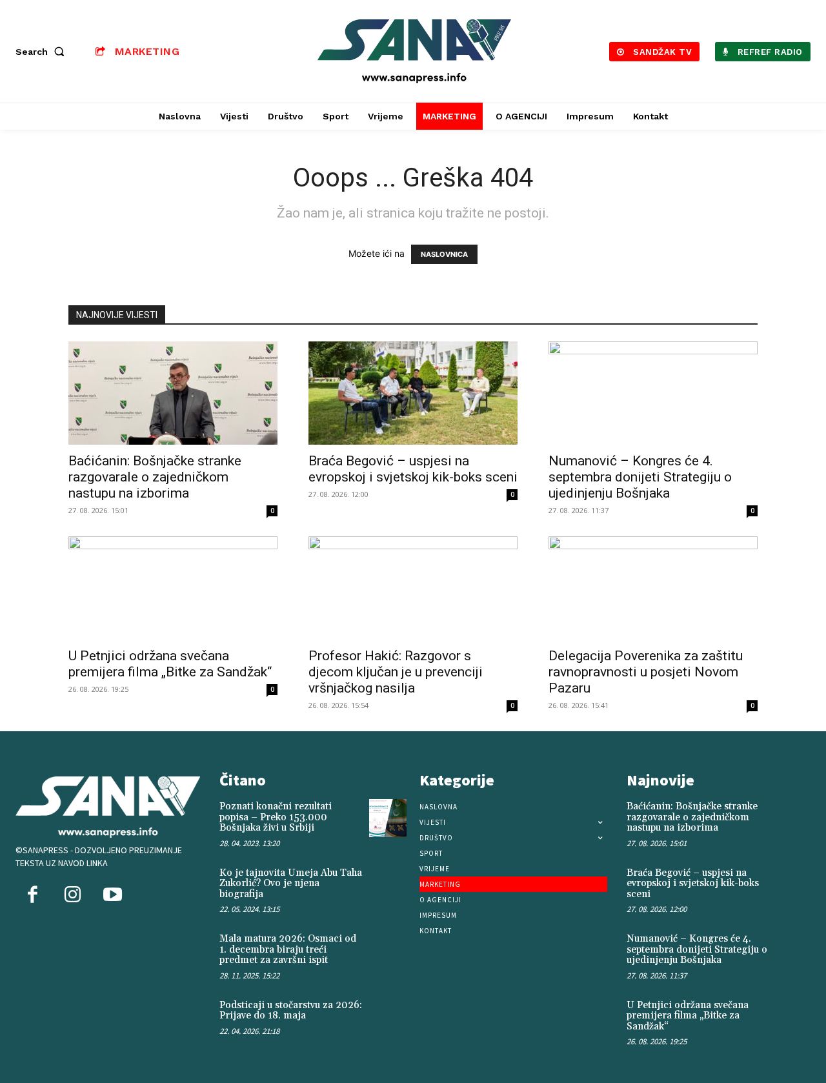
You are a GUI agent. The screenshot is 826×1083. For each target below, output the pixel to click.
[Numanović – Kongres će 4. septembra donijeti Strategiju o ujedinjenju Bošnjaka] (653, 393)
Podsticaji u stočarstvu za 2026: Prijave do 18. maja (290, 1010)
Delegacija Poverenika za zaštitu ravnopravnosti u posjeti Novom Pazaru (646, 672)
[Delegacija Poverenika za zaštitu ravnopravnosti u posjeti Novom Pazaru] (653, 588)
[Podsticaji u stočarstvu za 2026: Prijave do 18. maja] (388, 1016)
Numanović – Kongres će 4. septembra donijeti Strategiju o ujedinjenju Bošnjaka (640, 477)
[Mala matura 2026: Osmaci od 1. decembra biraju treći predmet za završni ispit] (388, 950)
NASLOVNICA (444, 254)
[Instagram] (72, 896)
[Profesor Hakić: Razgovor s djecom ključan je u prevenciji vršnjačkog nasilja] (413, 588)
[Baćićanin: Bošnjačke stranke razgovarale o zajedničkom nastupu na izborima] (172, 393)
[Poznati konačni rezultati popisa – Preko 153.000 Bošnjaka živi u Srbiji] (388, 817)
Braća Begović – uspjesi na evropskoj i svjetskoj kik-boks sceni (413, 469)
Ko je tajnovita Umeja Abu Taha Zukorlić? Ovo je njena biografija (290, 883)
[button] (42, 51)
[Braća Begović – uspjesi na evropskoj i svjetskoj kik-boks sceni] (413, 393)
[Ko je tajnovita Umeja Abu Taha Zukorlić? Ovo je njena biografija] (388, 884)
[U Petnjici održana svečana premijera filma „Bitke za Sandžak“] (172, 588)
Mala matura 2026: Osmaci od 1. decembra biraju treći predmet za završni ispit (287, 949)
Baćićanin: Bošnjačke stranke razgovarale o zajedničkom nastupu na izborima (154, 477)
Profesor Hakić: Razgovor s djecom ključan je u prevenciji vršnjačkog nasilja (395, 672)
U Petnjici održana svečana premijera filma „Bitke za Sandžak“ (170, 664)
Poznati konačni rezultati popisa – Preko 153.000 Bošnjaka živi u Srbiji (275, 817)
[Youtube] (112, 896)
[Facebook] (32, 896)
